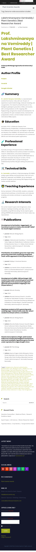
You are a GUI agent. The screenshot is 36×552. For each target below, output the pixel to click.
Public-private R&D (24, 385)
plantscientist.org (20, 455)
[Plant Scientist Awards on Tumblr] (27, 469)
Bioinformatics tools (6, 368)
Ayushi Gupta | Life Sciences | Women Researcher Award (17, 420)
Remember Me (7, 526)
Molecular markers (18, 382)
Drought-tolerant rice (26, 372)
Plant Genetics (25, 383)
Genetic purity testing (25, 373)
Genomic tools (5, 376)
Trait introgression (27, 390)
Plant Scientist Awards (11, 7)
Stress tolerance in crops (14, 390)
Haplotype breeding (12, 377)
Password (7, 518)
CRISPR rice (26, 368)
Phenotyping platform (14, 383)
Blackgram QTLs (17, 368)
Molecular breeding (6, 382)
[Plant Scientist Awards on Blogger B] (7, 469)
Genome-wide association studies (24, 374)
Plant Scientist (23, 27)
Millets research (24, 381)
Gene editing (4, 373)
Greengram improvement (17, 376)
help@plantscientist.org (8, 494)
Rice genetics (10, 386)
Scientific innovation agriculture (16, 388)
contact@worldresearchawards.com (11, 501)
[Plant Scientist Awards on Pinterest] (11, 469)
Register (3, 535)
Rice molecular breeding (22, 386)
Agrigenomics (10, 367)
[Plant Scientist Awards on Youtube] (3, 469)
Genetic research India (7, 374)
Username (7, 511)
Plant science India (12, 385)
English (23, 1)
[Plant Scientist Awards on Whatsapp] (23, 469)
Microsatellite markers (13, 381)
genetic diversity (13, 373)
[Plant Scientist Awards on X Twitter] (19, 469)
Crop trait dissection (15, 370)
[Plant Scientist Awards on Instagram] (15, 469)
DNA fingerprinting (14, 372)
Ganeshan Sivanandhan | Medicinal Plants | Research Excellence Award (16, 415)
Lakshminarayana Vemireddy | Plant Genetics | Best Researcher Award (17, 20)
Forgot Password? (6, 537)
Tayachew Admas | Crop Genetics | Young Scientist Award (17, 423)
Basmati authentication (20, 367)
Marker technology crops (15, 379)
